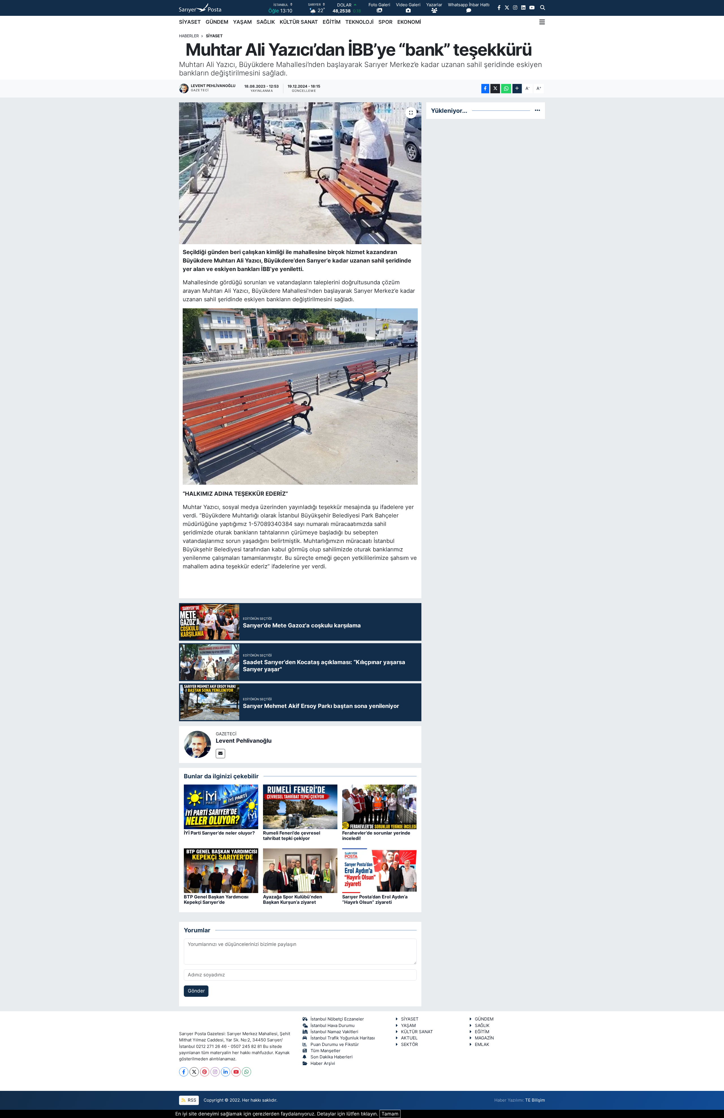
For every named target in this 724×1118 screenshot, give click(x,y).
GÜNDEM (217, 22)
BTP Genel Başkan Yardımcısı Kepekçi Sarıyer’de (216, 899)
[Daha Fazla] (517, 88)
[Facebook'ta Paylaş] (485, 88)
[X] (194, 1071)
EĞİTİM (332, 22)
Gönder (196, 991)
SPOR (385, 22)
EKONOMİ (409, 22)
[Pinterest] (204, 1071)
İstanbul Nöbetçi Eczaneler (337, 1019)
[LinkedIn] (225, 1071)
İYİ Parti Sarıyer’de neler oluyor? (219, 833)
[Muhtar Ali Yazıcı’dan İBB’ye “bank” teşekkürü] (300, 173)
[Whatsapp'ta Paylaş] (506, 88)
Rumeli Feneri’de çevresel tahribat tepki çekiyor (291, 835)
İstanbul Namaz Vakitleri (334, 1031)
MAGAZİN (484, 1038)
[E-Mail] (220, 753)
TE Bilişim (535, 1100)
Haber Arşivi (323, 1063)
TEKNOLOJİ (359, 22)
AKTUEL (409, 1038)
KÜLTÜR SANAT (299, 22)
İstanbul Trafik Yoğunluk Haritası (343, 1038)
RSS (191, 1100)
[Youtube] (236, 1071)
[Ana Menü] (542, 22)
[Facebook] (183, 1071)
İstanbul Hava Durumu (333, 1025)
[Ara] (542, 8)
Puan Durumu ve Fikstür (335, 1044)
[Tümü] (537, 110)
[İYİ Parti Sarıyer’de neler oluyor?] (221, 806)
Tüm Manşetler (326, 1050)
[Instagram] (215, 1071)
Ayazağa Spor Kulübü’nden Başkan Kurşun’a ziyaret (292, 899)
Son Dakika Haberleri (332, 1057)
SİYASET (190, 22)
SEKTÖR (409, 1044)
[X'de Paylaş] (495, 88)
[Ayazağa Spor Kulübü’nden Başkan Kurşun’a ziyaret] (300, 870)
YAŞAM (242, 22)
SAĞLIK (266, 22)
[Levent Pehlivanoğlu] (197, 744)
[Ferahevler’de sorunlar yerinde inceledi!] (379, 806)
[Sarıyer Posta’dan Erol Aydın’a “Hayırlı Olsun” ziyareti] (379, 870)
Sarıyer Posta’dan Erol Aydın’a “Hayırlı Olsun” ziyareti (375, 899)
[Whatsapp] (246, 1071)
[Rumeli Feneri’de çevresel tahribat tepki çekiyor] (300, 806)
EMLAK (482, 1044)
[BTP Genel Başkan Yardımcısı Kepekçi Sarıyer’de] (221, 870)
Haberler (189, 35)
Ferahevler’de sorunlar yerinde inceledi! (376, 835)
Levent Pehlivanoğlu (244, 740)
